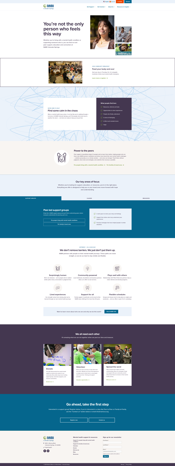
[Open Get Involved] (105, 7)
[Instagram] (48, 451)
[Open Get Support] (94, 7)
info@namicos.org (102, 411)
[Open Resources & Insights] (129, 7)
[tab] (30, 198)
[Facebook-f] (44, 451)
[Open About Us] (114, 7)
